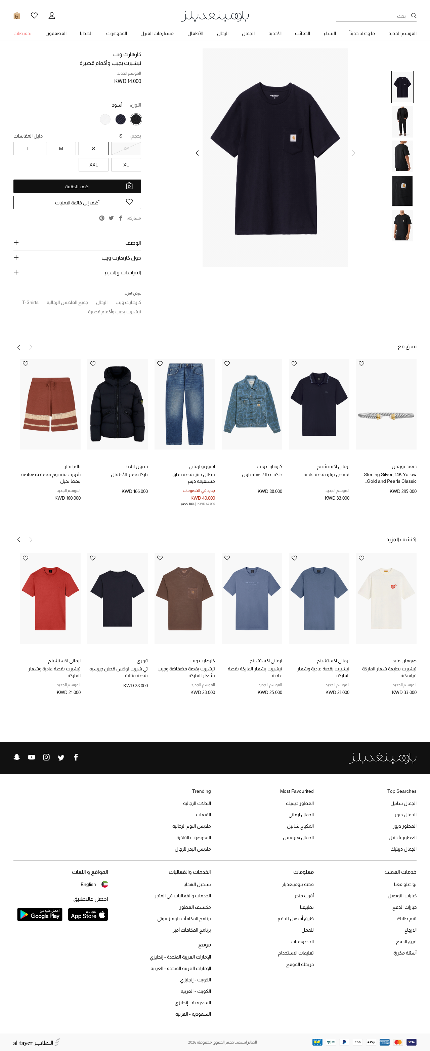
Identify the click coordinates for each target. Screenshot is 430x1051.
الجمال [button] (248, 33)
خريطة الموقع (300, 964)
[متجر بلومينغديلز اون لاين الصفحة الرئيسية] (215, 15)
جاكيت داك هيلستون (262, 474)
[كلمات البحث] (414, 16)
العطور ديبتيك (300, 803)
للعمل (307, 930)
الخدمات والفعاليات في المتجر (183, 895)
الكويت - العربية (196, 991)
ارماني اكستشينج (333, 466)
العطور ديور (405, 826)
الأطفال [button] (195, 33)
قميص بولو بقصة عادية (326, 474)
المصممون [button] (56, 33)
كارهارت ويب (127, 54)
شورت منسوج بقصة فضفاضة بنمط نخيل (51, 478)
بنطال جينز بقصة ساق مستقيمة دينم (193, 478)
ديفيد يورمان (404, 466)
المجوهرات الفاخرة (193, 837)
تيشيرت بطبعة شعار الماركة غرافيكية (389, 672)
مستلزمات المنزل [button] (157, 33)
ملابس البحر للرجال (193, 849)
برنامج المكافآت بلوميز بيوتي (184, 918)
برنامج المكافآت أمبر (192, 930)
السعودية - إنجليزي (193, 1002)
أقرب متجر (304, 895)
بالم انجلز (72, 466)
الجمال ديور (405, 814)
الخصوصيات (302, 941)
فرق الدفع (406, 941)
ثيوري (142, 660)
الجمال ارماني (301, 814)
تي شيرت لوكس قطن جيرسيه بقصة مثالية (118, 672)
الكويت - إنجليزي (195, 979)
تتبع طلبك (407, 918)
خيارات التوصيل (402, 895)
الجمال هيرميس (298, 837)
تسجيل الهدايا (197, 884)
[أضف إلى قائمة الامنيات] (361, 364)
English (88, 884)
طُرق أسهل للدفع (295, 918)
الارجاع (410, 930)
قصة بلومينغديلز (298, 884)
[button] (353, 153)
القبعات (203, 814)
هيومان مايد (404, 660)
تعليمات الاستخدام (296, 953)
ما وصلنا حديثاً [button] (362, 33)
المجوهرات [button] (116, 33)
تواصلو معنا (405, 884)
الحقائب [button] (302, 33)
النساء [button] (330, 33)
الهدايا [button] (86, 33)
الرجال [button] (222, 33)
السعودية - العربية (193, 1014)
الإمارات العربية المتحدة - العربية (180, 968)
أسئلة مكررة (405, 953)
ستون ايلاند (136, 466)
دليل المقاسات (28, 136)
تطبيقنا (307, 907)
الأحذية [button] (275, 33)
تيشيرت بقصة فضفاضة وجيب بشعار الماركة (186, 672)
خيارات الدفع (404, 907)
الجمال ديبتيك (403, 849)
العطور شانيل (403, 837)
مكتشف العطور (195, 907)
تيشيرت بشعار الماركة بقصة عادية (255, 672)
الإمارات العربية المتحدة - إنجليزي (180, 957)
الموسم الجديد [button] (403, 33)
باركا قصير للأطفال (129, 474)
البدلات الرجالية (197, 803)
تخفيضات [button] (22, 33)
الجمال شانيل (403, 803)
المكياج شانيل (300, 826)
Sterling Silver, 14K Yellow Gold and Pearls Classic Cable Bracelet (390, 478)
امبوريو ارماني (202, 466)
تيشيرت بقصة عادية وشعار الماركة (323, 672)
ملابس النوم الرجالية (191, 826)
